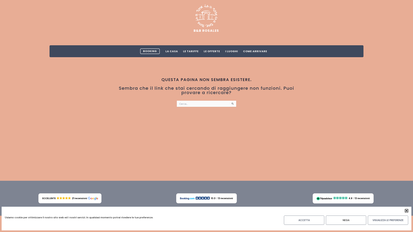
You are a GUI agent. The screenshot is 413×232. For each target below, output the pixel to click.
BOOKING (150, 51)
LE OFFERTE (212, 51)
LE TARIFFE (191, 51)
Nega (346, 220)
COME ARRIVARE (255, 51)
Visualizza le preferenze (388, 220)
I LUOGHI (231, 51)
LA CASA (172, 51)
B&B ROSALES (206, 30)
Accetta (304, 220)
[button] (406, 210)
